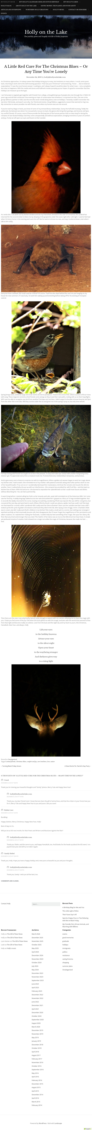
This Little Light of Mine (70, 911)
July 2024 (35, 966)
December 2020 (37, 1012)
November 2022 (37, 998)
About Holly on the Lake (26, 6)
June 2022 (35, 1002)
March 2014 (36, 1102)
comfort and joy (32, 761)
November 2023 (37, 977)
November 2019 (37, 1034)
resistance (66, 955)
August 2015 (36, 1087)
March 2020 (36, 1027)
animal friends (10, 761)
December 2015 (37, 1084)
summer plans (67, 966)
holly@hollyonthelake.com (55, 77)
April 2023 (35, 987)
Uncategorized (12, 759)
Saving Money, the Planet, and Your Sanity (58, 6)
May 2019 (35, 1037)
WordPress (43, 1123)
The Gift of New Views (14, 934)
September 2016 (38, 1070)
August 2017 (36, 1055)
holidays (65, 945)
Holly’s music (58, 9)
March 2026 (36, 934)
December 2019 (37, 1030)
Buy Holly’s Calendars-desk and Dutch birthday (39, 2)
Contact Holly (5, 903)
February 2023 (37, 991)
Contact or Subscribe (77, 9)
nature (53, 761)
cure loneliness (42, 761)
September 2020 (38, 1020)
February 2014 (37, 1105)
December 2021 (37, 1005)
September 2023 (38, 980)
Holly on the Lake (46, 32)
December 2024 (37, 955)
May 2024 (35, 970)
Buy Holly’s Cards (70, 2)
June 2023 (35, 984)
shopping (65, 962)
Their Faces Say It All (69, 914)
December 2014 (37, 1095)
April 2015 (35, 1091)
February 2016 (37, 1080)
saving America (67, 959)
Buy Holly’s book (8, 2)
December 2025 (37, 938)
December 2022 (37, 995)
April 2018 (35, 1052)
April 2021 (35, 1009)
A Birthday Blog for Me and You (73, 907)
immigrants (66, 948)
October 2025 (36, 945)
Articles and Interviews (11, 9)
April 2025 (35, 952)
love (48, 761)
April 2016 (35, 1077)
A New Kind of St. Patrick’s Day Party (77, 766)
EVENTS (4, 13)
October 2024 (36, 962)
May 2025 (35, 948)
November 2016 (37, 1062)
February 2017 (37, 1059)
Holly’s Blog (6, 6)
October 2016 (36, 1066)
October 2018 (36, 1048)
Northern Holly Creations (37, 9)
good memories (68, 938)
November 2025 (37, 941)
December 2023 (37, 973)
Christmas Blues (21, 761)
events (64, 934)
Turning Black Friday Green (11, 766)
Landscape (58, 1123)
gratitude (65, 941)
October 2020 (36, 1016)
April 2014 (35, 1098)
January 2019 (36, 1041)
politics (64, 952)
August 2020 (36, 1023)
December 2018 (37, 1045)
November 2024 (37, 959)
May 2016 (35, 1073)
